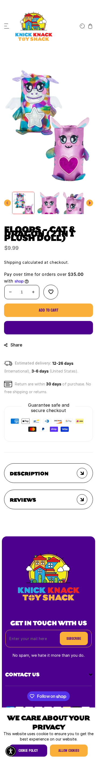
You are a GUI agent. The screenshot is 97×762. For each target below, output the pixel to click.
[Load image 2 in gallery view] (48, 203)
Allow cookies (68, 750)
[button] (6, 26)
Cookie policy (28, 750)
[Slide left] (7, 203)
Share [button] (16, 345)
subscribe (74, 638)
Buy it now (48, 327)
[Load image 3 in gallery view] (73, 203)
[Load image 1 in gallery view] (23, 203)
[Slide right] (89, 203)
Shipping (12, 262)
